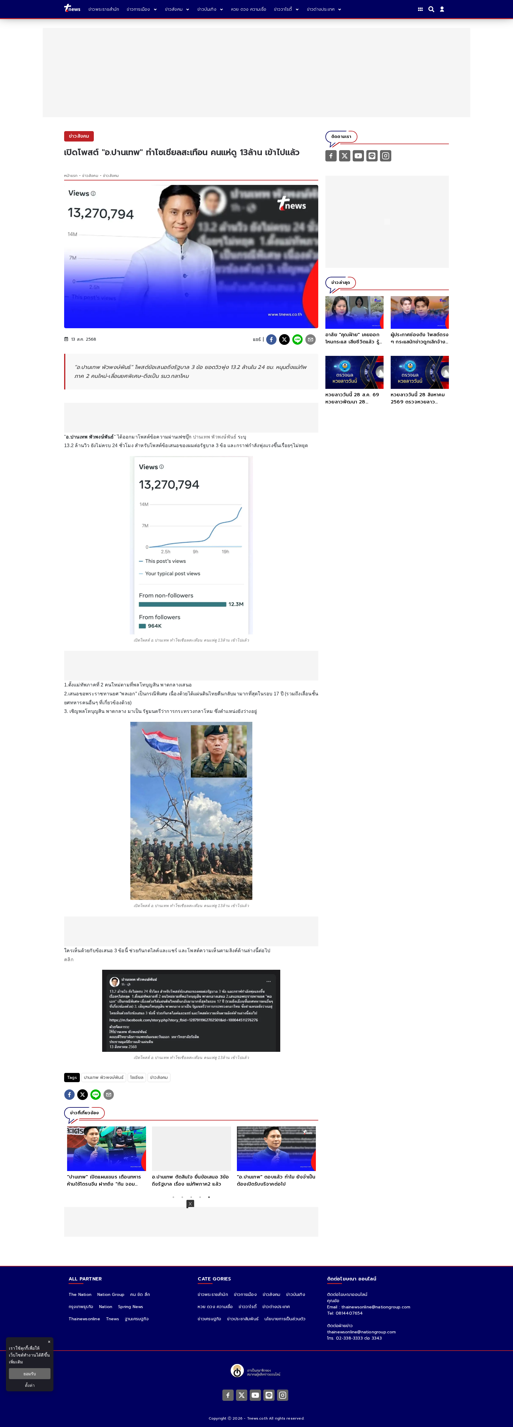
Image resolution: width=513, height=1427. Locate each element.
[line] (297, 339)
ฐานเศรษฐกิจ (137, 1319)
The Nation (80, 1294)
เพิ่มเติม (16, 1362)
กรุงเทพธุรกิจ (81, 1307)
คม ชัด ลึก (140, 1294)
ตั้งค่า (30, 1385)
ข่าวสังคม (90, 175)
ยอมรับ (29, 1373)
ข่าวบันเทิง (295, 1294)
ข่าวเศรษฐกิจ (209, 1319)
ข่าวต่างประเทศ (276, 1307)
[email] (310, 339)
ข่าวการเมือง (245, 1294)
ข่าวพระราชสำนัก (213, 1294)
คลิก (69, 959)
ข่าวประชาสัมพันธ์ (243, 1319)
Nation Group (110, 1294)
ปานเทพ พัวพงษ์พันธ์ (215, 436)
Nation (105, 1307)
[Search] (432, 9)
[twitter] (284, 339)
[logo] (72, 9)
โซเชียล (136, 1077)
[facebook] (271, 339)
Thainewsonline (84, 1319)
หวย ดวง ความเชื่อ (215, 1307)
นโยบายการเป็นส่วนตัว (285, 1319)
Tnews (112, 1319)
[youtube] (358, 155)
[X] (344, 155)
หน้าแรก (70, 175)
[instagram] (385, 155)
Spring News (130, 1307)
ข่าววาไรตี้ (247, 1307)
